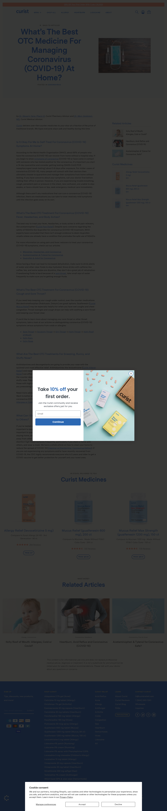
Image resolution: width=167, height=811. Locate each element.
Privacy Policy (66, 797)
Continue (58, 422)
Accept (82, 804)
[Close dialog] (131, 373)
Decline (118, 804)
